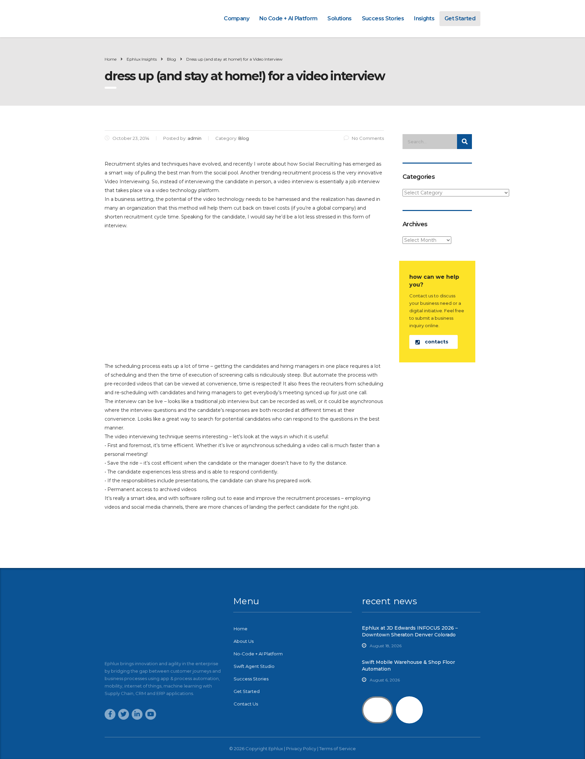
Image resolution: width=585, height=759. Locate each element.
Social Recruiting (320, 164)
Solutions (339, 18)
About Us (244, 641)
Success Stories (383, 18)
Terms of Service (337, 748)
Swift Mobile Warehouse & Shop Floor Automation (408, 665)
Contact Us (246, 704)
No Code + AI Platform (288, 18)
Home (110, 59)
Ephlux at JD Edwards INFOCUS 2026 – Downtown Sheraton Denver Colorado (410, 631)
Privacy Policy (301, 748)
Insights (424, 18)
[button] (433, 342)
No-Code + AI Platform (258, 653)
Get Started (460, 18)
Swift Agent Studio (254, 666)
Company (236, 18)
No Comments (368, 138)
